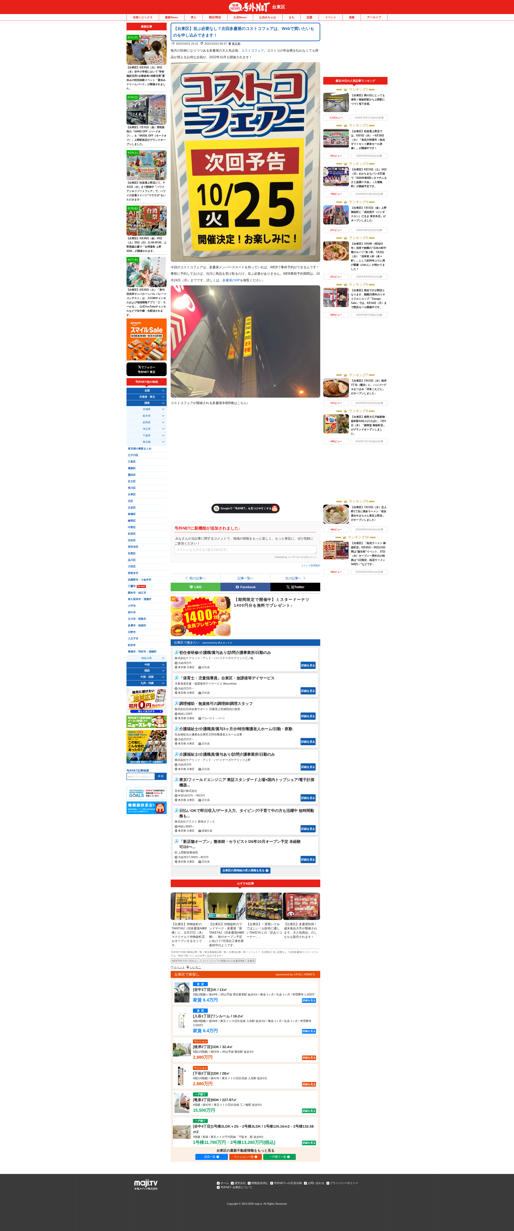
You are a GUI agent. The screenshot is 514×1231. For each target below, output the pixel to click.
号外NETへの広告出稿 (288, 1183)
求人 (193, 17)
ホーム (224, 1183)
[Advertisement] (355, 50)
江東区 (132, 461)
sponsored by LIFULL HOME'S (295, 974)
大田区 (132, 566)
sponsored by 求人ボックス (217, 642)
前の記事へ (198, 578)
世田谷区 (133, 546)
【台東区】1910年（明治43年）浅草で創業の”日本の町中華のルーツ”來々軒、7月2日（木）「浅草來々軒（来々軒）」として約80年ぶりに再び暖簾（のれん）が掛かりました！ (368, 256)
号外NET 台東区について (236, 1187)
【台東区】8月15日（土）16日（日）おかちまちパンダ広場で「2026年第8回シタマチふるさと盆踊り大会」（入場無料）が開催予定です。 (369, 178)
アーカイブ (374, 17)
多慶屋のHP (231, 280)
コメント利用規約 (310, 565)
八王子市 (133, 638)
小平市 (132, 605)
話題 (309, 17)
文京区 (132, 507)
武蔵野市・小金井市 (139, 579)
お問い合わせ (316, 1183)
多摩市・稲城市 (137, 625)
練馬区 (132, 520)
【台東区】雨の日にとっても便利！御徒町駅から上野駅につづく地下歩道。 (368, 99)
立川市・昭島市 (137, 619)
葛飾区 (132, 468)
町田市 (132, 645)
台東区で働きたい (187, 642)
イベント (330, 17)
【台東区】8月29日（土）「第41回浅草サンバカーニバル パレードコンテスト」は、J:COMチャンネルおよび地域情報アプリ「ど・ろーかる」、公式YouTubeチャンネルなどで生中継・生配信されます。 (146, 302)
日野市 (132, 632)
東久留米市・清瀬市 (139, 599)
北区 (130, 501)
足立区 (132, 481)
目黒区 (132, 553)
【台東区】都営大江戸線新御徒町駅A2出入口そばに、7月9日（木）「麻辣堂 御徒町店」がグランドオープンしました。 (368, 425)
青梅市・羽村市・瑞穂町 (142, 651)
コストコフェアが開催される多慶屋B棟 (223, 960)
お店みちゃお (267, 17)
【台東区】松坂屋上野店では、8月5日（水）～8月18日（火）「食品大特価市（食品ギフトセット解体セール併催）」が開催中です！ (368, 140)
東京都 (236, 43)
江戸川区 (133, 455)
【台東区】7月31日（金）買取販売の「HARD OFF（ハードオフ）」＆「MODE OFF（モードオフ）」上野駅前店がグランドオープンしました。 (146, 136)
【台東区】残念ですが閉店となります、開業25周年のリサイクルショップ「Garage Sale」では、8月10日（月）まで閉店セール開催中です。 (369, 299)
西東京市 (133, 573)
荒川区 (132, 488)
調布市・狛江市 (137, 592)
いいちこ (195, 967)
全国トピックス (143, 17)
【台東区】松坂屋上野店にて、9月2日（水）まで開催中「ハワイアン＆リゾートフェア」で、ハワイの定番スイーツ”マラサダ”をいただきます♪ (146, 191)
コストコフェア (252, 50)
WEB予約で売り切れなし (185, 960)
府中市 (132, 612)
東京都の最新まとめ (139, 448)
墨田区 (132, 475)
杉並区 (132, 533)
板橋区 (132, 514)
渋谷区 (132, 540)
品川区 (132, 560)
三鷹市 (136, 586)
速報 (352, 17)
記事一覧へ (246, 578)
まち (291, 17)
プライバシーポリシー (344, 1183)
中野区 (132, 527)
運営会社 (240, 1183)
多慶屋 (251, 960)
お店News (240, 17)
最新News (171, 17)
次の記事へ (293, 578)
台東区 (278, 6)
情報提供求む (259, 1183)
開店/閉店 (215, 17)
